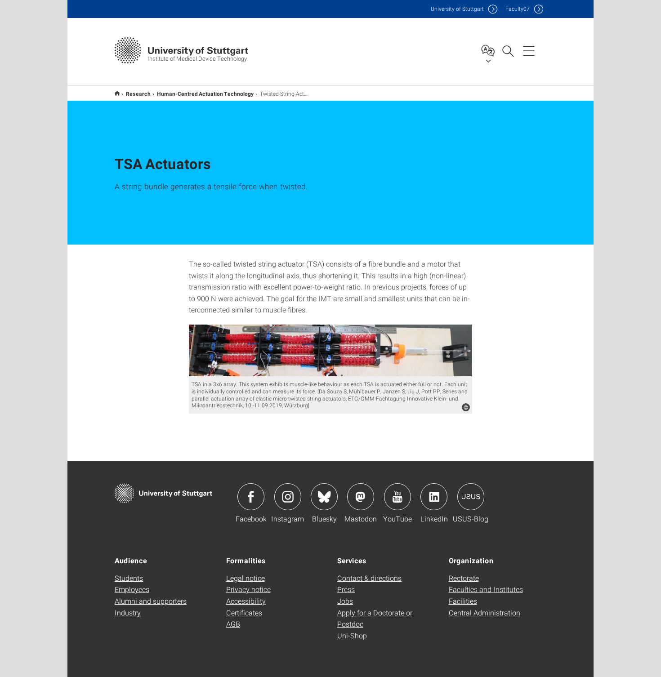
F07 (517, 8)
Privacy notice (248, 589)
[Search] (507, 50)
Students (129, 578)
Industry (128, 612)
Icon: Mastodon (360, 496)
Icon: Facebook (250, 496)
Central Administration (484, 612)
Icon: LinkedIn (433, 496)
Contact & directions (369, 578)
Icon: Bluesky (324, 496)
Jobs (345, 601)
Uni (457, 8)
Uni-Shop (352, 635)
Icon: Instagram (287, 496)
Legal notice (245, 578)
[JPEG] (330, 351)
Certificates (244, 612)
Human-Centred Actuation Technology (205, 93)
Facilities (463, 601)
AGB (233, 623)
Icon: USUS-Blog (470, 496)
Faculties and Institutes (486, 589)
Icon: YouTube (397, 496)
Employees (132, 589)
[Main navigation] (528, 50)
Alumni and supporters (151, 601)
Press (346, 589)
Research (138, 93)
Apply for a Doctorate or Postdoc (374, 618)
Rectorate (464, 578)
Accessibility (246, 601)
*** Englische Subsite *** (117, 93)
